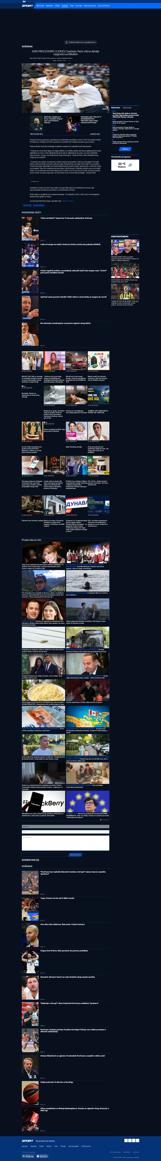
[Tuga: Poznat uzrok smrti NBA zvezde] (30, 909)
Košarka (65, 6)
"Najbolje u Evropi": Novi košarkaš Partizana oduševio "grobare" (69, 1003)
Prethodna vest (36, 134)
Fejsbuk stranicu (68, 201)
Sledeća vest (95, 134)
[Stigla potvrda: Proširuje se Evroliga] (30, 1093)
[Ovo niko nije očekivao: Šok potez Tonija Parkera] (30, 935)
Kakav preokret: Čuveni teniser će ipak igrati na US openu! (126, 122)
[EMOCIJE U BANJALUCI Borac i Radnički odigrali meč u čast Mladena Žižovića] (36, 124)
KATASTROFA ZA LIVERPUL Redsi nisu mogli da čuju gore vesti (124, 281)
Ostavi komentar (75, 855)
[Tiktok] (137, 1140)
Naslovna (40, 6)
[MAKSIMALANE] (73, 124)
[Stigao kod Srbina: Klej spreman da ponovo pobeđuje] (30, 962)
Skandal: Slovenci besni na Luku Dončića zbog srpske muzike (67, 977)
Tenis (72, 6)
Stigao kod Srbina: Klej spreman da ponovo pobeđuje (64, 951)
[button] (72, 60)
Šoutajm (79, 6)
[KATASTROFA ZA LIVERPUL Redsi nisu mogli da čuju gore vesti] (125, 270)
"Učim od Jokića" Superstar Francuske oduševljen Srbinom (66, 218)
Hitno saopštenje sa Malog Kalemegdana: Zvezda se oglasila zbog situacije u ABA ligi (74, 1109)
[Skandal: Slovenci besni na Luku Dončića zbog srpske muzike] (30, 988)
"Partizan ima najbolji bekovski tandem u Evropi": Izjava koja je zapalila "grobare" (73, 873)
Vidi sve (125, 149)
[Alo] (24, 1)
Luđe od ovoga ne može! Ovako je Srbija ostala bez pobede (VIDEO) (70, 244)
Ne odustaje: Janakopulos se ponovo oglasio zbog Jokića (65, 323)
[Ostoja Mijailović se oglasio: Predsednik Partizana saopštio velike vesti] (30, 1067)
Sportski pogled (90, 6)
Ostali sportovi (104, 6)
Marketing (126, 1152)
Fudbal (57, 6)
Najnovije (49, 6)
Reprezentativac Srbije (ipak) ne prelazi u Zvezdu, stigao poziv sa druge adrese (126, 128)
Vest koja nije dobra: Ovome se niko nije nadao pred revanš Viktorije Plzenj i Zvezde (126, 115)
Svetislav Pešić (38, 205)
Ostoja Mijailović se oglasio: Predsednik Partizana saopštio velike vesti (72, 1056)
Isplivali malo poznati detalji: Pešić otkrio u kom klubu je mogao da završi (73, 297)
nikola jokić (27, 205)
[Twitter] (133, 1140)
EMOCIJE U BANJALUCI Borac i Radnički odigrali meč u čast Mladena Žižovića (53, 119)
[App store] (42, 1156)
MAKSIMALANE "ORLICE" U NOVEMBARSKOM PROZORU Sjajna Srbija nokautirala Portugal (91, 119)
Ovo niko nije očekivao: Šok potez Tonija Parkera (62, 924)
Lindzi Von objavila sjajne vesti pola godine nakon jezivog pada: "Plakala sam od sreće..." (125, 136)
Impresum (136, 1152)
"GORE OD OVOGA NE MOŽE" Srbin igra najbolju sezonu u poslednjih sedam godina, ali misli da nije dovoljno (125, 303)
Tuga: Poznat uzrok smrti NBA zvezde (57, 898)
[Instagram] (130, 1140)
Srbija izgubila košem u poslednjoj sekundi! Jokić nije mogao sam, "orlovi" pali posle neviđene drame (73, 271)
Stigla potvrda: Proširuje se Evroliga (56, 1082)
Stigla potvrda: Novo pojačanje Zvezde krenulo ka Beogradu (126, 142)
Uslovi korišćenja (115, 1152)
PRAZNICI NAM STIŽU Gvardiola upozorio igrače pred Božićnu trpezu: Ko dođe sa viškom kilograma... (125, 258)
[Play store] (28, 1156)
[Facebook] (126, 1140)
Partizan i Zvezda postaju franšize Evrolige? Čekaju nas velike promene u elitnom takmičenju (73, 1030)
